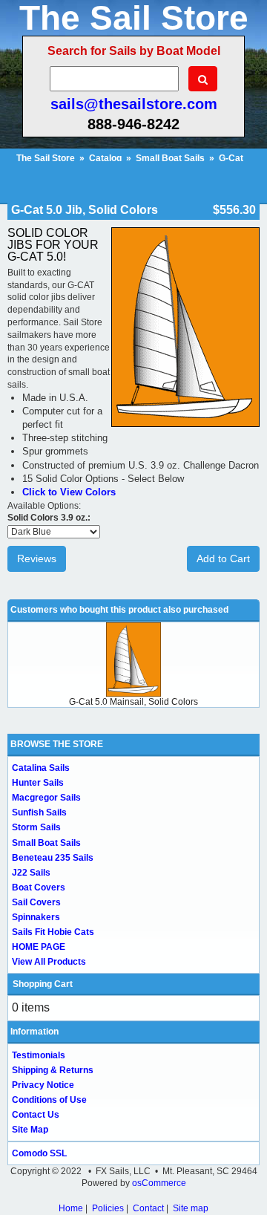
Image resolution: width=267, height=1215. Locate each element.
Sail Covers (36, 902)
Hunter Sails (38, 783)
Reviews (36, 558)
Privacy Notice (43, 1085)
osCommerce (159, 1183)
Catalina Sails (41, 768)
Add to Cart (223, 558)
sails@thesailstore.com (133, 104)
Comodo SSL (39, 1153)
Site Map (30, 1129)
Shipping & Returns (52, 1070)
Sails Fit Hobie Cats (53, 932)
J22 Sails (31, 872)
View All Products (49, 962)
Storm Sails (36, 827)
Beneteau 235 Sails (52, 858)
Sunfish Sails (39, 812)
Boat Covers (38, 887)
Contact (148, 1208)
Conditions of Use (49, 1100)
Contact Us (35, 1115)
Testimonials (38, 1055)
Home (71, 1208)
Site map (190, 1208)
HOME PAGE (38, 947)
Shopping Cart (43, 984)
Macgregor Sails (46, 797)
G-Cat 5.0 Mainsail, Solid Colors (133, 702)
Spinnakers (36, 917)
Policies (108, 1208)
